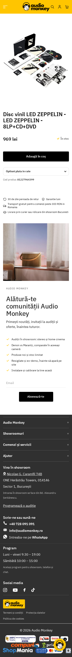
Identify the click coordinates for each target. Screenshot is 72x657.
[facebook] (24, 590)
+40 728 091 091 (22, 524)
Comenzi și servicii (17, 445)
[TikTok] (33, 590)
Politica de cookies (13, 618)
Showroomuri (13, 433)
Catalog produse (5, 6)
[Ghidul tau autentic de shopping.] (25, 645)
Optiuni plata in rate (18, 171)
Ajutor (7, 456)
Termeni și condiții (13, 612)
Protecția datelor (35, 612)
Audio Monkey (14, 422)
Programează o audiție (19, 506)
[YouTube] (15, 590)
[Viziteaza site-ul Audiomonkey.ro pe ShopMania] (18, 650)
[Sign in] (59, 7)
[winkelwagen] (67, 7)
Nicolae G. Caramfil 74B (24, 474)
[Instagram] (5, 590)
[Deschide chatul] (60, 645)
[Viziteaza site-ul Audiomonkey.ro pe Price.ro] (52, 645)
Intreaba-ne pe (28, 537)
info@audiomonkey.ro (26, 531)
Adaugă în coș (36, 156)
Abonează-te (36, 396)
